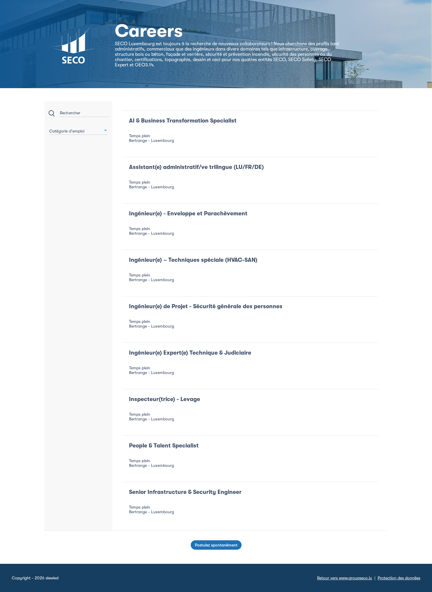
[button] (105, 130)
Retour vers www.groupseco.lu (344, 578)
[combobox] (78, 129)
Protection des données (399, 578)
